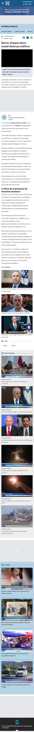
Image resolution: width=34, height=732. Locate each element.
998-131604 (28, 4)
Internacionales (9, 36)
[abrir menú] (2, 3)
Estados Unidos (6, 31)
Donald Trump (20, 31)
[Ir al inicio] (7, 3)
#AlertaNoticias (28, 1)
